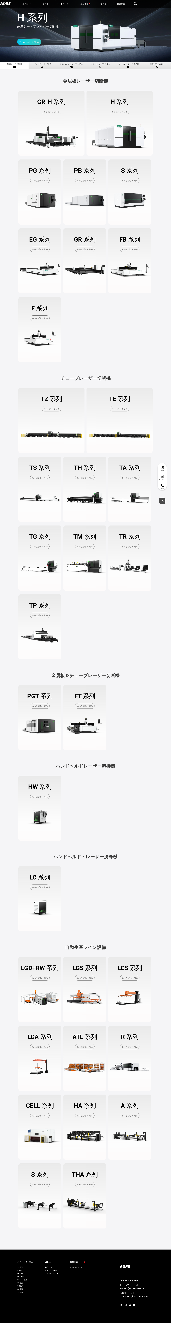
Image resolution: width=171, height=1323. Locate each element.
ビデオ (46, 3)
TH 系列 (20, 1292)
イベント (64, 3)
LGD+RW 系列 (22, 1280)
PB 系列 (20, 1273)
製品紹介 (27, 3)
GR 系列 (20, 1283)
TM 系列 (20, 1286)
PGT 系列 (20, 1277)
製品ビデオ (48, 1267)
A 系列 (19, 1270)
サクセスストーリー (76, 1267)
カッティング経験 (51, 1270)
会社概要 (121, 3)
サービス (105, 3)
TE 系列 (20, 1267)
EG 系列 (20, 1289)
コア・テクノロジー (51, 1273)
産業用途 (84, 4)
